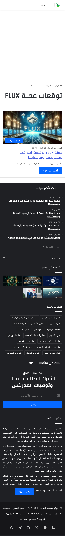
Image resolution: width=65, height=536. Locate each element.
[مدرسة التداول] (48, 4)
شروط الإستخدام (37, 519)
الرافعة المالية (20, 323)
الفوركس (38, 329)
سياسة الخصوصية (33, 513)
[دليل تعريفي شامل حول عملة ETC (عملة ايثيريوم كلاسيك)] (12, 281)
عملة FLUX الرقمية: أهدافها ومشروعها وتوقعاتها (41, 155)
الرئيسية (55, 85)
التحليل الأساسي (38, 323)
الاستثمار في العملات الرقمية (24, 317)
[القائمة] (4, 6)
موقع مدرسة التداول (49, 508)
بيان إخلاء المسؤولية (14, 513)
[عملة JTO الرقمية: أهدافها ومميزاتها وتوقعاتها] (52, 293)
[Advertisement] (32, 43)
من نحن (47, 513)
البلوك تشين (55, 323)
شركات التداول (33, 352)
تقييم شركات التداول (23, 347)
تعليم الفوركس (14, 335)
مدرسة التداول (53, 148)
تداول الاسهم (54, 335)
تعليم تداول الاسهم (26, 341)
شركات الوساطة (14, 352)
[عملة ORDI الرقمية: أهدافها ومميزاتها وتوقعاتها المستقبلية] (32, 281)
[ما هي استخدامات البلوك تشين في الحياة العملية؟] (52, 281)
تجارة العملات (23, 329)
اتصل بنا (24, 519)
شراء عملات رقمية (52, 352)
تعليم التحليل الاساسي (35, 335)
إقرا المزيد (24, 491)
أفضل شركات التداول (51, 317)
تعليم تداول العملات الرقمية (48, 347)
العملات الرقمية (53, 329)
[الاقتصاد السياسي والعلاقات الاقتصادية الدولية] (32, 293)
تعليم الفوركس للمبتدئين (49, 341)
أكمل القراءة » (50, 170)
